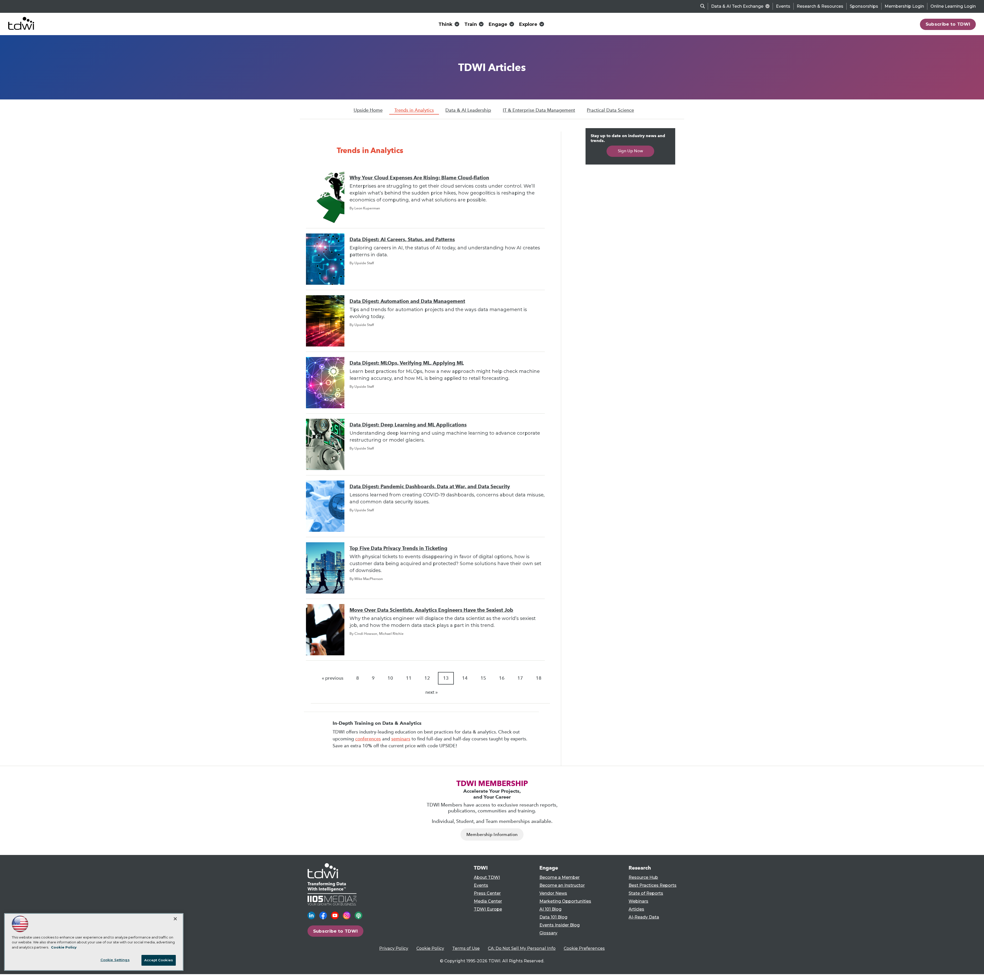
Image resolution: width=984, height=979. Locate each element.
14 (465, 678)
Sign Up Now (630, 150)
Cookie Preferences (584, 948)
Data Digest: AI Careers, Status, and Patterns (402, 239)
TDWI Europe (488, 909)
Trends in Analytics (414, 110)
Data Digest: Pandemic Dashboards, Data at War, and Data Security (430, 486)
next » (431, 692)
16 (502, 678)
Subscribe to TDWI (948, 24)
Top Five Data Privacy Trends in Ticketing (398, 548)
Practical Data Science (610, 110)
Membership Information (492, 834)
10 (390, 678)
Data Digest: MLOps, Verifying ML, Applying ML (407, 363)
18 (538, 678)
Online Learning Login (953, 6)
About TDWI (487, 877)
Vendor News (553, 893)
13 (446, 678)
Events (783, 6)
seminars (400, 739)
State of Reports (646, 893)
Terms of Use (466, 948)
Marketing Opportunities (565, 901)
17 (520, 678)
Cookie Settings (115, 960)
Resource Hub (643, 877)
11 (409, 678)
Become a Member (559, 877)
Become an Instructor (562, 885)
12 (427, 678)
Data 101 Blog (553, 917)
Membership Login (904, 6)
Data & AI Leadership (468, 110)
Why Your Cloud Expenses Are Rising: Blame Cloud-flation (419, 178)
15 (483, 678)
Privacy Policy (393, 948)
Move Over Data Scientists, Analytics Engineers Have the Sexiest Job (431, 610)
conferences (368, 739)
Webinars (638, 901)
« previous (332, 678)
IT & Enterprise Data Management (539, 110)
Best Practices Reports (652, 885)
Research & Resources (820, 6)
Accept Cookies (158, 960)
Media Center (488, 901)
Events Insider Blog (559, 925)
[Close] (175, 918)
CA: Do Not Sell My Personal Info (522, 948)
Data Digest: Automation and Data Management (407, 301)
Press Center (487, 893)
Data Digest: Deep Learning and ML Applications (408, 425)
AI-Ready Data (644, 917)
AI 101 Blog (550, 909)
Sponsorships (864, 6)
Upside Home (368, 110)
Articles (636, 909)
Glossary (548, 933)
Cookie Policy (430, 948)
